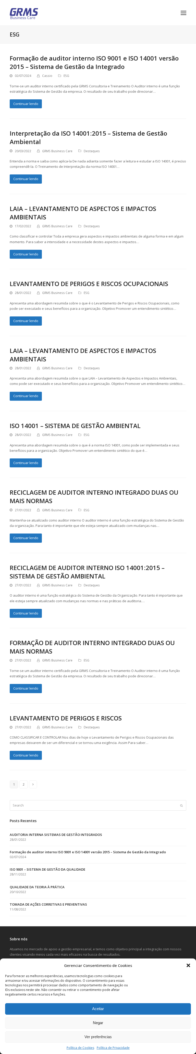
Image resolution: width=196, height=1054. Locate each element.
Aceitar (98, 1008)
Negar (98, 1023)
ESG (66, 76)
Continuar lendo (25, 103)
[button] (188, 965)
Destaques (92, 151)
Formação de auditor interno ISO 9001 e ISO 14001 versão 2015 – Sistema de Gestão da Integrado (94, 62)
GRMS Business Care (57, 151)
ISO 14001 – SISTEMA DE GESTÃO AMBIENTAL (75, 425)
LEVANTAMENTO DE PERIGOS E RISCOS (66, 718)
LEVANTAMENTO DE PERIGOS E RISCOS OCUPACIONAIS (89, 283)
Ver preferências (98, 1037)
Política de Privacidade (113, 1048)
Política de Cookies (80, 1048)
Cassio (47, 76)
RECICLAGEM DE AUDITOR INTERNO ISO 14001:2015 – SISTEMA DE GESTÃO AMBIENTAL (87, 571)
